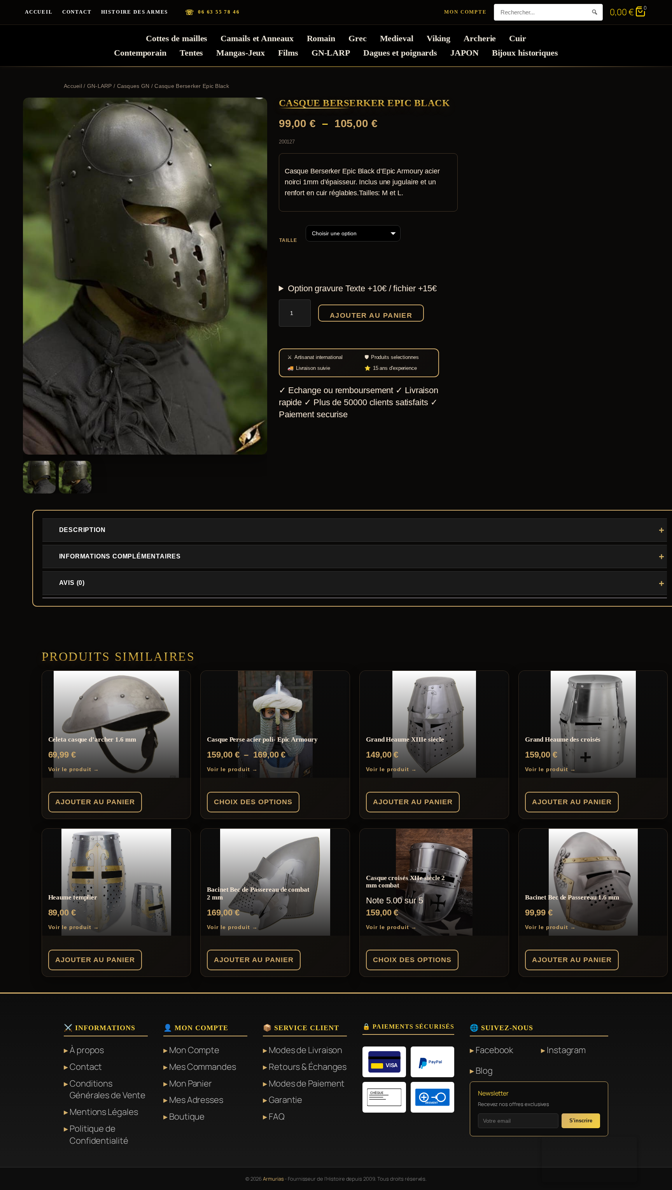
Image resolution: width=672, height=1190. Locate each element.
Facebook (494, 1050)
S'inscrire (580, 1121)
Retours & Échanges (307, 1067)
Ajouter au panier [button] (95, 802)
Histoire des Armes (134, 12)
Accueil (39, 12)
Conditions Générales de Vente (107, 1089)
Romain (321, 38)
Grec (357, 38)
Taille (288, 240)
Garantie (285, 1100)
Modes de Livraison (305, 1050)
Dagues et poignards (400, 53)
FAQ (277, 1116)
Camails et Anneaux (256, 38)
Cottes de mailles (176, 38)
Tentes (191, 53)
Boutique (187, 1116)
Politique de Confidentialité (99, 1134)
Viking (438, 38)
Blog (484, 1070)
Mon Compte (465, 12)
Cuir (517, 38)
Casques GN (133, 86)
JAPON (464, 53)
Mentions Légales (104, 1112)
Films (288, 53)
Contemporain (140, 53)
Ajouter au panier (371, 315)
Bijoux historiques (525, 53)
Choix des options (253, 802)
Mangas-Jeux (240, 53)
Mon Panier (190, 1083)
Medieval (396, 38)
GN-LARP (331, 53)
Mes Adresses (196, 1100)
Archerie (480, 38)
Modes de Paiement (307, 1083)
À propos (87, 1050)
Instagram (566, 1050)
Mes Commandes (202, 1067)
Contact (77, 12)
